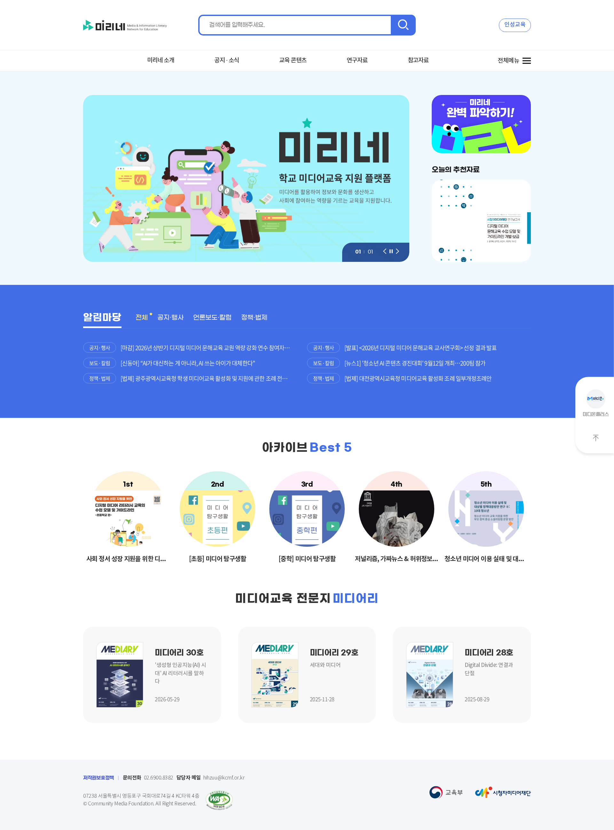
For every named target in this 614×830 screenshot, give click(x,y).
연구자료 (357, 60)
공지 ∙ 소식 (226, 60)
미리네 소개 (161, 60)
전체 (142, 317)
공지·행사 (170, 317)
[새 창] (119, 674)
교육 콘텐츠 (293, 60)
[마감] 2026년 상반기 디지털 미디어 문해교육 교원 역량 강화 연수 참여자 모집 (208, 347)
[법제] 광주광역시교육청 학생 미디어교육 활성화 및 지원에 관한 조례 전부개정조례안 (214, 378)
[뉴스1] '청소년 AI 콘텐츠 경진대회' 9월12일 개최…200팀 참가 (414, 363)
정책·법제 (254, 317)
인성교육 (514, 24)
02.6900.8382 (148, 778)
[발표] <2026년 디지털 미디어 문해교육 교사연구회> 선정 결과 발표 (420, 347)
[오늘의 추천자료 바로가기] (481, 221)
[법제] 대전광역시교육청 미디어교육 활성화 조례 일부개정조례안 (418, 378)
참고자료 (418, 60)
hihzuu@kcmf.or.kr (211, 778)
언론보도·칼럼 (212, 317)
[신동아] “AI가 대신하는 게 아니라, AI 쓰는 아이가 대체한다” (188, 363)
